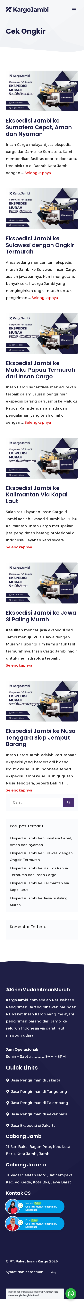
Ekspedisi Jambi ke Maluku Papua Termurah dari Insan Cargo (40, 369)
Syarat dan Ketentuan (24, 1272)
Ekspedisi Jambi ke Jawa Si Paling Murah (41, 616)
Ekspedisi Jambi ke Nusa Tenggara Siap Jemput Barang (41, 737)
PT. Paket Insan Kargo (29, 1261)
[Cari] (68, 802)
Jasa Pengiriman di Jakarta (35, 1080)
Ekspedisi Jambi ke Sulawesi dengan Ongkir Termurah (40, 245)
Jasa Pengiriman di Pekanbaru (39, 1114)
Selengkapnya (38, 173)
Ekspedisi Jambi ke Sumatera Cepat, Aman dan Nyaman (39, 127)
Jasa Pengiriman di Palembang (39, 1103)
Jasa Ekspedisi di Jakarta (33, 1125)
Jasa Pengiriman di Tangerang (39, 1092)
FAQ (52, 1272)
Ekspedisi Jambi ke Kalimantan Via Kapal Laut (37, 494)
